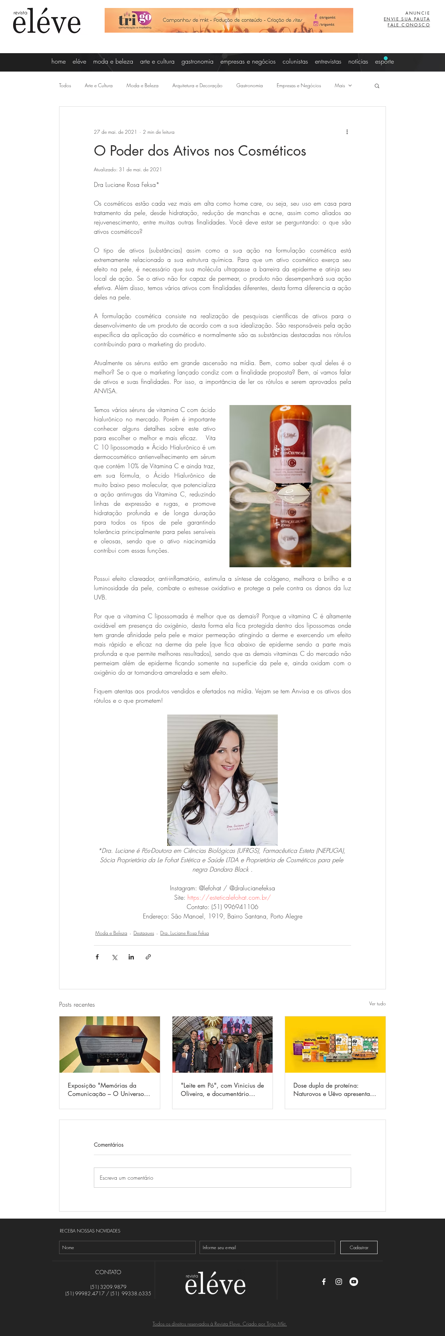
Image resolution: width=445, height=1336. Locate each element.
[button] (377, 85)
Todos (65, 85)
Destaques (144, 933)
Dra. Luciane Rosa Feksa (184, 933)
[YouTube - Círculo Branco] (353, 1281)
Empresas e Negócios (299, 85)
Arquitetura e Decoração (197, 85)
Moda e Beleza (143, 85)
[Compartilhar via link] (148, 957)
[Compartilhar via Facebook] (97, 957)
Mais (340, 85)
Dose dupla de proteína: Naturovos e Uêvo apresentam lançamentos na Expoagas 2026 (334, 1089)
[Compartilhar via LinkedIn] (131, 957)
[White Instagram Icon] (338, 1281)
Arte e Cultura (99, 85)
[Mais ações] (347, 131)
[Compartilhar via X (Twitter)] (114, 957)
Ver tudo (377, 1003)
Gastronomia (249, 85)
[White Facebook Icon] (323, 1281)
